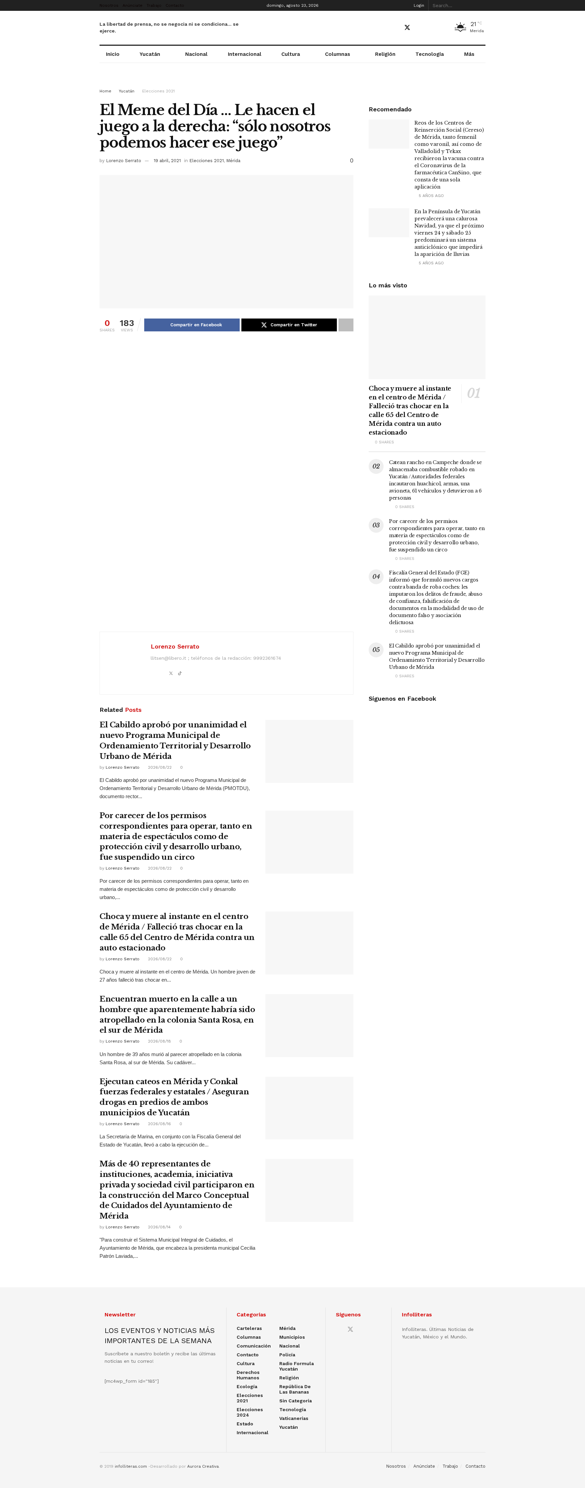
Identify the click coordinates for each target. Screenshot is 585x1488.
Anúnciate (133, 5)
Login (418, 5)
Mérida (233, 160)
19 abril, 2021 (167, 160)
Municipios (292, 1337)
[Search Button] (482, 5)
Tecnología (429, 54)
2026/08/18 (159, 1041)
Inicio (113, 54)
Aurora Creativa (203, 1466)
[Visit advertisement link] (292, 82)
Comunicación (254, 1346)
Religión (385, 54)
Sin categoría (295, 1400)
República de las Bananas (295, 1389)
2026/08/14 (159, 1227)
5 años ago (430, 195)
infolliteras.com (131, 1466)
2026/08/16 (159, 1123)
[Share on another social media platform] (346, 325)
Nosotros (109, 5)
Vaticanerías (293, 1418)
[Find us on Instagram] (431, 28)
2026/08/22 (159, 767)
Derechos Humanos (248, 1375)
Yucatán (149, 54)
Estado (245, 1423)
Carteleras (249, 1328)
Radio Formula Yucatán (296, 1366)
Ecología (247, 1386)
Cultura (290, 54)
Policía (287, 1354)
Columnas (337, 54)
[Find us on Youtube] (419, 28)
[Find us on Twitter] (407, 28)
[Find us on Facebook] (395, 28)
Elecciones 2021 (158, 91)
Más (469, 54)
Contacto (175, 5)
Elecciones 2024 (250, 1412)
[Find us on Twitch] (442, 28)
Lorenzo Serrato (123, 160)
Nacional (196, 54)
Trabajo (154, 5)
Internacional (244, 54)
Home (105, 91)
